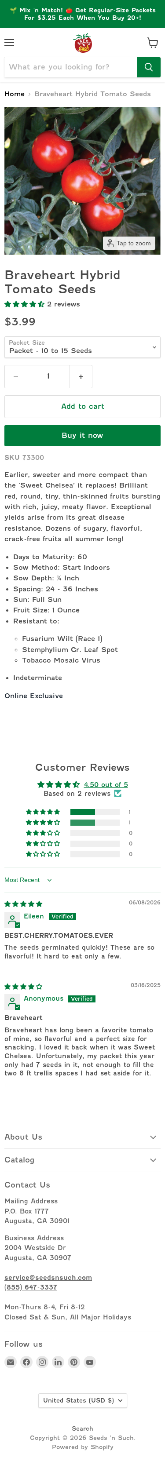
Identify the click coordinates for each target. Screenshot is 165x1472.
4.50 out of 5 (106, 784)
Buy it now (82, 435)
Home (14, 94)
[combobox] (70, 67)
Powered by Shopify (83, 1446)
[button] (25, 304)
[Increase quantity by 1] (81, 376)
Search (82, 1428)
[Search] (149, 67)
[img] (23, 903)
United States (78, 1400)
